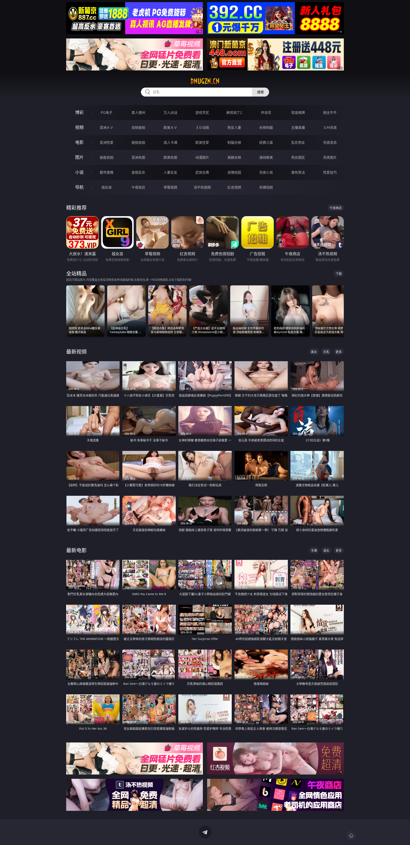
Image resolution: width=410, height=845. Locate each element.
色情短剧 (266, 187)
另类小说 (266, 172)
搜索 (260, 92)
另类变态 (330, 142)
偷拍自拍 (138, 142)
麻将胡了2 (234, 112)
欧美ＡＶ (170, 127)
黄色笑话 (298, 172)
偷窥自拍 (106, 157)
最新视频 (76, 351)
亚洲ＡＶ (106, 127)
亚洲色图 (138, 157)
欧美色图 (170, 157)
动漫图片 (202, 157)
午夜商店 (138, 187)
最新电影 (76, 550)
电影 (79, 142)
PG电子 (106, 112)
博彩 (79, 112)
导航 (79, 187)
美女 (314, 352)
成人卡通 (170, 142)
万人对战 (170, 112)
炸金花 (266, 112)
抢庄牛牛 (330, 112)
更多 (339, 352)
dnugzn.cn (205, 81)
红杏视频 (234, 187)
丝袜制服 (266, 127)
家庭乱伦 (138, 172)
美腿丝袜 (234, 157)
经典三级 (266, 142)
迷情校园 (234, 172)
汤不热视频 (202, 187)
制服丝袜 (234, 142)
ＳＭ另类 (330, 127)
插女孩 (106, 187)
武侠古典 (202, 172)
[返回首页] (351, 835)
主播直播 (298, 127)
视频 (79, 127)
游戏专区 (202, 112)
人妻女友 (170, 172)
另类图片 (330, 157)
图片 (79, 157)
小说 (79, 172)
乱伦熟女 (298, 142)
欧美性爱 (202, 142)
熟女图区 (298, 157)
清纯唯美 (266, 157)
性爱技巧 (330, 172)
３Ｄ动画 (202, 127)
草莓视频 (170, 187)
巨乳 (326, 352)
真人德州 (138, 112)
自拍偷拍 (138, 127)
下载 (339, 273)
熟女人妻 (234, 127)
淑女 (326, 550)
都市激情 (106, 172)
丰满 (314, 550)
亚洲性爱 (106, 142)
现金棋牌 (298, 112)
